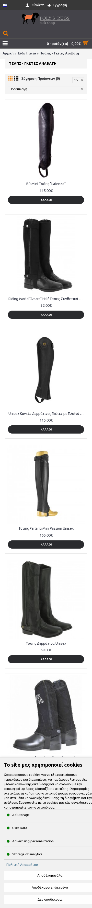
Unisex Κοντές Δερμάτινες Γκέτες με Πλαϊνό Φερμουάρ (46, 414)
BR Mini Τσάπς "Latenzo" (46, 184)
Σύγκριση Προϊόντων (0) (40, 79)
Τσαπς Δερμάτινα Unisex (46, 643)
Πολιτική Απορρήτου (22, 864)
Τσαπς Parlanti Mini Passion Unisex (46, 528)
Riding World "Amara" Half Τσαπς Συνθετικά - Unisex (46, 299)
